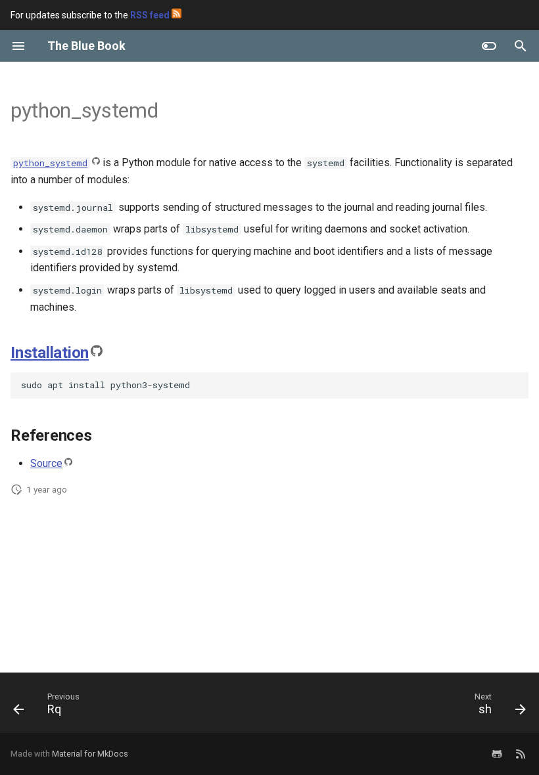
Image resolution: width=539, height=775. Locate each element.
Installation (50, 352)
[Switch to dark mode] (489, 46)
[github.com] (496, 753)
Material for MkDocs (90, 754)
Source (46, 463)
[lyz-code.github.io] (520, 753)
